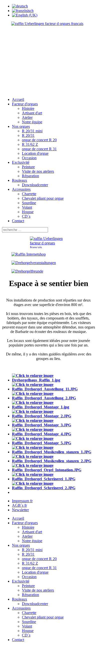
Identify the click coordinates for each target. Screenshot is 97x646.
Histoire (28, 108)
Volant (27, 207)
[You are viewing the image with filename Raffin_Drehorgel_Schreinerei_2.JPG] (53, 488)
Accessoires (21, 189)
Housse (28, 212)
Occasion (29, 158)
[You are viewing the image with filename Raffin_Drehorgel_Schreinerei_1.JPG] (53, 479)
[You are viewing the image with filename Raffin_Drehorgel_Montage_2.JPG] (53, 416)
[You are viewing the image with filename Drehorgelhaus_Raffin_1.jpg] (53, 380)
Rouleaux (19, 180)
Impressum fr (22, 501)
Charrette (29, 194)
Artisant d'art (32, 113)
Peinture (28, 167)
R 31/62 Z (30, 144)
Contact (18, 221)
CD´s (26, 216)
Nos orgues (21, 126)
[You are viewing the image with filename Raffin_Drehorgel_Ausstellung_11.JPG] (53, 389)
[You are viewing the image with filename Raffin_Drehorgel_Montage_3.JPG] (53, 425)
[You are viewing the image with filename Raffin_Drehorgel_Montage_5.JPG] (53, 443)
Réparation (30, 176)
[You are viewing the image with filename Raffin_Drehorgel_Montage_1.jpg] (53, 407)
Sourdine (29, 203)
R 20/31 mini (32, 131)
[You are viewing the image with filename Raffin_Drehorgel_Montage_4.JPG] (53, 434)
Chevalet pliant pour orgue (43, 198)
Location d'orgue (35, 153)
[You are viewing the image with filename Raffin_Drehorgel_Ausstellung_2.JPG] (53, 398)
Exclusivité (20, 162)
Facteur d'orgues (25, 104)
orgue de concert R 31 (39, 149)
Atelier (27, 117)
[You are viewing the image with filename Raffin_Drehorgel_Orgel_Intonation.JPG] (53, 470)
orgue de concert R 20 (39, 140)
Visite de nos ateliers (38, 171)
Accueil (18, 99)
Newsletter (20, 510)
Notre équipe (32, 122)
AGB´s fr (19, 505)
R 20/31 (28, 135)
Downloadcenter (35, 185)
